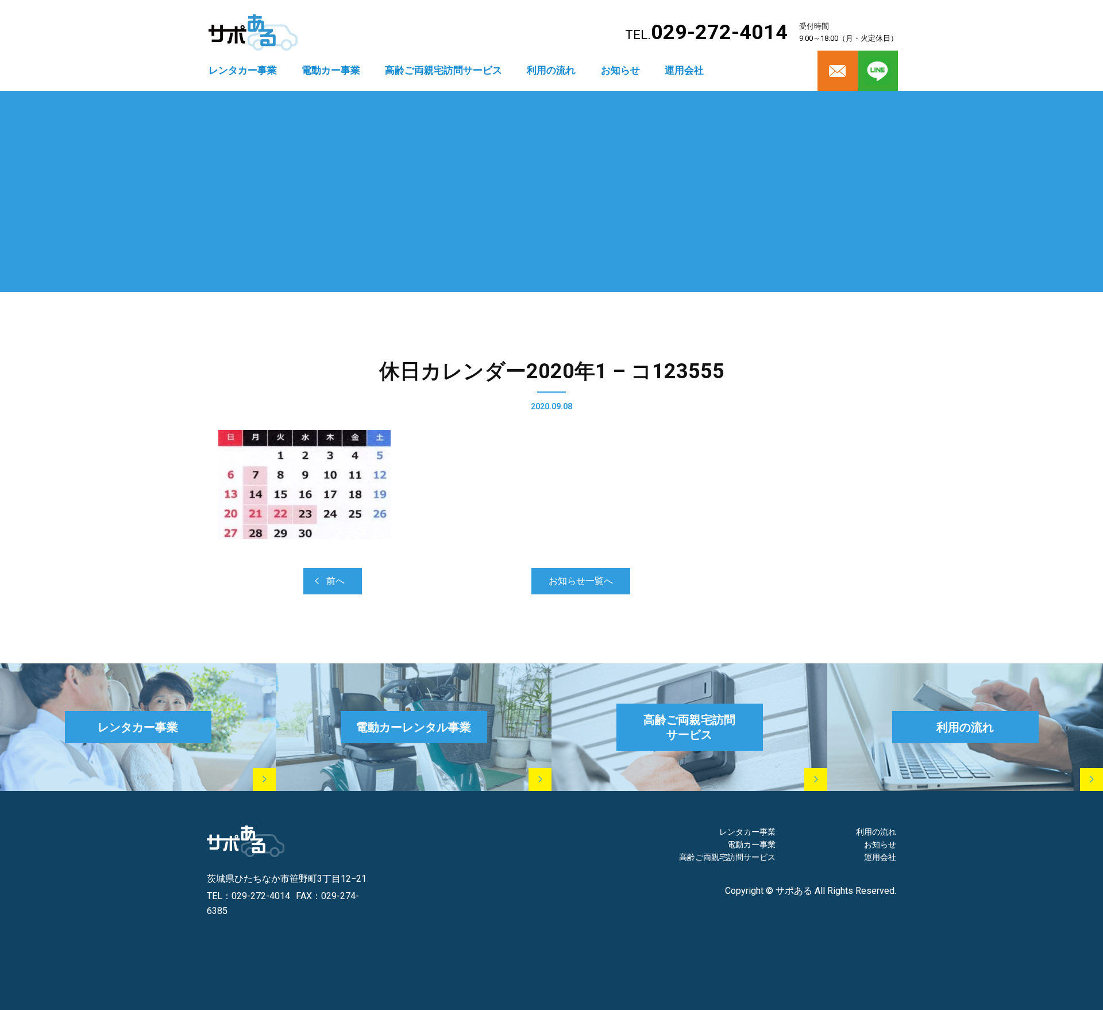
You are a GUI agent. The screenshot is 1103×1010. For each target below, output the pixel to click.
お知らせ (620, 70)
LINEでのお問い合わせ (840, 968)
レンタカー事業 (243, 70)
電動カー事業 (331, 70)
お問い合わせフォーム (709, 968)
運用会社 (684, 70)
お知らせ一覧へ (581, 580)
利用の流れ (551, 70)
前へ (335, 580)
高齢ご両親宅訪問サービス (443, 70)
